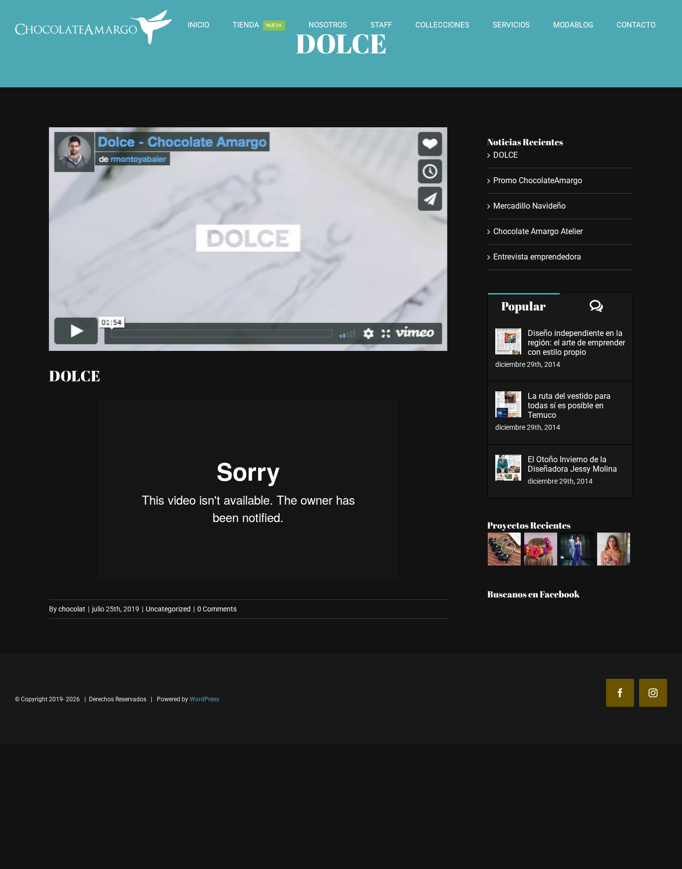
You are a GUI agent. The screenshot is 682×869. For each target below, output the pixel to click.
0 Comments (217, 609)
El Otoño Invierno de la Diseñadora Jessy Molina (572, 464)
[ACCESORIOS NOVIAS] (541, 549)
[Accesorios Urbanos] (504, 549)
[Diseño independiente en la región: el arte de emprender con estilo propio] (508, 335)
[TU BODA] (577, 549)
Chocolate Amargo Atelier (538, 231)
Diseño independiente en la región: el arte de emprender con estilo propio (576, 342)
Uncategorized (168, 609)
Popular (523, 306)
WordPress (204, 699)
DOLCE (505, 155)
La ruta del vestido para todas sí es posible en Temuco (569, 405)
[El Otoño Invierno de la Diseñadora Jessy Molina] (508, 462)
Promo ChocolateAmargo (537, 180)
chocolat (71, 609)
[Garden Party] (614, 549)
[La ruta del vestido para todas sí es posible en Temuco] (508, 398)
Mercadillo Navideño (529, 206)
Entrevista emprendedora (537, 257)
